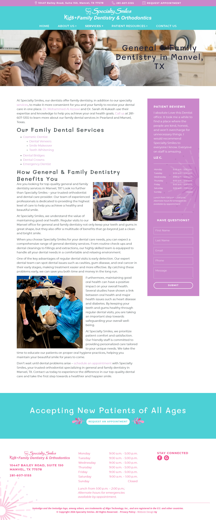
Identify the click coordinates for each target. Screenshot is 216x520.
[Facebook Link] (159, 457)
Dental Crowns (33, 160)
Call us (119, 113)
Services (93, 26)
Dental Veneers (40, 141)
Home (44, 26)
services (22, 105)
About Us (66, 26)
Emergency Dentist (37, 164)
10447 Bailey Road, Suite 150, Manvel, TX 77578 (71, 3)
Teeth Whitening (41, 150)
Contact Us (166, 26)
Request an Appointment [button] (108, 422)
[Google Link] (166, 457)
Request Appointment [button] (164, 3)
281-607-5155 (125, 3)
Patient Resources (128, 26)
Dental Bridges (34, 155)
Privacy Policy (127, 512)
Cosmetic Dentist (35, 137)
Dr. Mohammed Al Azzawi (61, 109)
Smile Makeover (40, 145)
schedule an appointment (93, 363)
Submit (173, 285)
